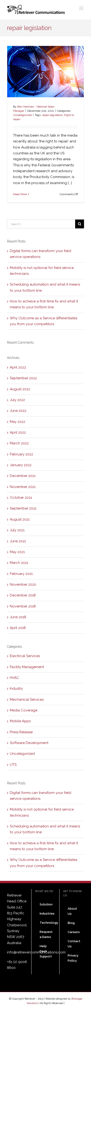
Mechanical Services (27, 699)
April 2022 (18, 432)
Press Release (21, 732)
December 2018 (23, 595)
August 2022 (20, 389)
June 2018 (18, 617)
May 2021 (17, 552)
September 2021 (23, 508)
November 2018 (23, 606)
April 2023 (18, 367)
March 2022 (19, 443)
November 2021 (22, 487)
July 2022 (17, 400)
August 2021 (20, 519)
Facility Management (27, 667)
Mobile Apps (20, 721)
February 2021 (21, 574)
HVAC (14, 678)
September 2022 (23, 378)
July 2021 (17, 530)
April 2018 (18, 628)
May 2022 (17, 422)
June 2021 (18, 541)
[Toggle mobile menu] (81, 8)
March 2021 (19, 563)
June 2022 (18, 411)
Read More (20, 194)
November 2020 (23, 584)
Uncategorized (22, 115)
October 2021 (21, 497)
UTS (13, 765)
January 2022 (21, 465)
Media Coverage (23, 710)
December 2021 (22, 476)
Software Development (29, 743)
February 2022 (21, 454)
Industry (16, 688)
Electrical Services (25, 656)
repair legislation (52, 115)
